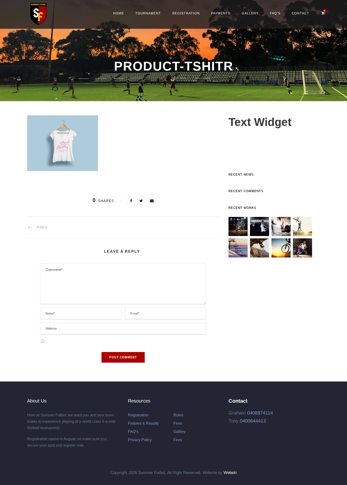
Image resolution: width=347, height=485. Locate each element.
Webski (230, 472)
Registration (186, 13)
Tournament (148, 13)
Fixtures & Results (143, 423)
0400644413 (253, 420)
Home (118, 13)
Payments (220, 13)
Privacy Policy (140, 440)
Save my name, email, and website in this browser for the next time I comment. (105, 341)
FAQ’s (275, 13)
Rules (178, 415)
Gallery (250, 13)
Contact (300, 13)
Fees (178, 423)
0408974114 (260, 412)
